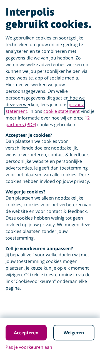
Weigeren (74, 333)
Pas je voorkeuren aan (29, 347)
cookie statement (61, 111)
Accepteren (26, 333)
